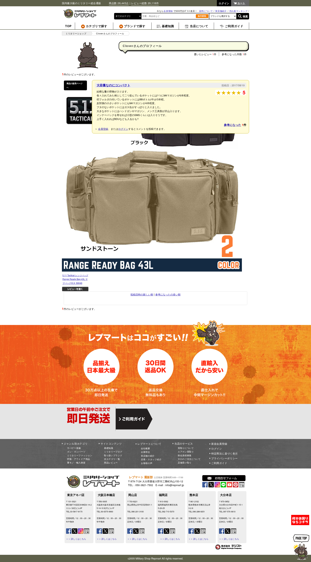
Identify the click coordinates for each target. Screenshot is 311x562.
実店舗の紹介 (148, 455)
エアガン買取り (186, 451)
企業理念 (145, 451)
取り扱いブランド (113, 455)
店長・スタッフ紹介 (151, 459)
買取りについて (186, 447)
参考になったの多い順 (168, 294)
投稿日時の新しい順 (141, 294)
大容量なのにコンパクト (113, 85)
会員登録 (168, 10)
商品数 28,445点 (119, 3)
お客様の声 (146, 463)
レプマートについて (149, 443)
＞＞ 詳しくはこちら (76, 538)
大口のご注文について (189, 458)
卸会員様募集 (184, 455)
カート (241, 3)
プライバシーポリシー (224, 458)
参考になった (232, 125)
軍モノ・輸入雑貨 (76, 462)
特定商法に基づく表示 (224, 453)
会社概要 (145, 448)
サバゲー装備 (74, 447)
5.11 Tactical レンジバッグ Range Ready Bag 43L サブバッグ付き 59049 (75, 279)
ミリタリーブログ (113, 451)
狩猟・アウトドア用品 (78, 458)
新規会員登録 (219, 443)
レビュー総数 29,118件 (145, 3)
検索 (245, 16)
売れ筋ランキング (238, 10)
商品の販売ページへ (74, 85)
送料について (206, 10)
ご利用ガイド (219, 463)
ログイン (123, 129)
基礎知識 (108, 447)
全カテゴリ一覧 (112, 458)
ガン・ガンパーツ (76, 451)
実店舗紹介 (221, 10)
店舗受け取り (184, 462)
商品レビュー (111, 462)
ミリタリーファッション (79, 455)
